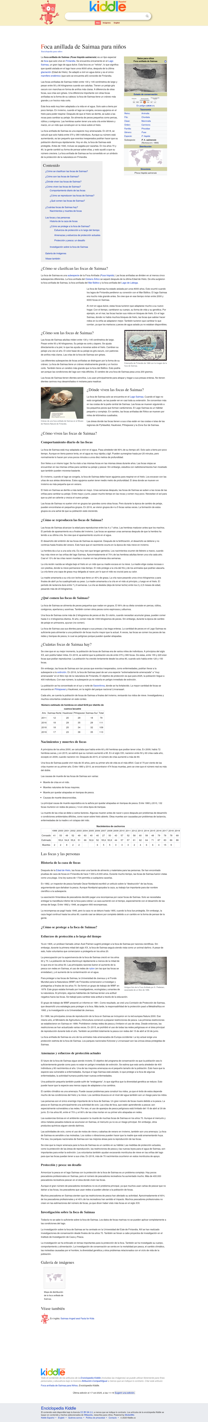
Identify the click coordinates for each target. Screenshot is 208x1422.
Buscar (147, 16)
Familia (127, 128)
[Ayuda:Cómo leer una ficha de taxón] (165, 61)
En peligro (141, 105)
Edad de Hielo (63, 870)
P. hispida (145, 136)
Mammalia (146, 120)
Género (127, 132)
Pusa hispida (107, 275)
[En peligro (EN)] (145, 99)
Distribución (146, 146)
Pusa (143, 132)
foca (46, 60)
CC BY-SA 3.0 (86, 1412)
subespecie (73, 275)
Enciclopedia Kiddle (91, 1377)
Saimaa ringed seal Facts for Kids (77, 1318)
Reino (127, 113)
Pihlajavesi (60, 689)
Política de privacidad (95, 1417)
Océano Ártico (92, 279)
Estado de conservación (145, 94)
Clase (126, 120)
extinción (61, 672)
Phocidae (145, 128)
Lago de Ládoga (129, 282)
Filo (126, 117)
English (117, 22)
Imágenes (107, 22)
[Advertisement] (104, 33)
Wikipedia (88, 1414)
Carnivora (145, 124)
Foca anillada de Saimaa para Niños (59, 1385)
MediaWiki (129, 1414)
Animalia (145, 113)
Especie (128, 135)
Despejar (141, 16)
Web (98, 22)
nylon (92, 968)
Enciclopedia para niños (51, 51)
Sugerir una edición (124, 1392)
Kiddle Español (47, 1417)
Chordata (145, 117)
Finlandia (70, 60)
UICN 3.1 (150, 105)
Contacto (113, 1417)
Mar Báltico (94, 282)
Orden (127, 124)
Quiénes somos (75, 1417)
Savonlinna (99, 685)
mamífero (45, 75)
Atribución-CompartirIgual (94, 1380)
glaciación (46, 72)
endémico (56, 75)
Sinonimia (146, 169)
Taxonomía (145, 109)
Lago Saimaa (136, 396)
